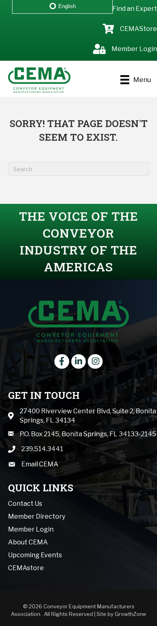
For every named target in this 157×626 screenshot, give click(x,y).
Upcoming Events (35, 555)
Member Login (31, 529)
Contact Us (25, 503)
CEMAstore (26, 568)
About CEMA (28, 542)
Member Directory (36, 516)
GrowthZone (130, 614)
